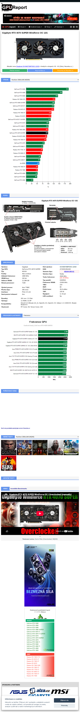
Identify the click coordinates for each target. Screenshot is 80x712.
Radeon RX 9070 (32, 663)
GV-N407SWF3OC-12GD (68, 267)
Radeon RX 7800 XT (33, 667)
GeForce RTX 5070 (32, 636)
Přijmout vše (64, 700)
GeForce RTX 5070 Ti (33, 631)
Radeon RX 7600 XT (33, 674)
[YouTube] (76, 26)
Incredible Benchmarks (19, 488)
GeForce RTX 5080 (32, 627)
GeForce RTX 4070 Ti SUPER (36, 634)
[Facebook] (73, 26)
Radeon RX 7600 (32, 676)
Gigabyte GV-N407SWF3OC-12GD (27, 66)
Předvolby (64, 705)
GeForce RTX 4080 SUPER (35, 629)
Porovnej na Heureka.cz (65, 70)
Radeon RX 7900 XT (33, 661)
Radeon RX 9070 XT (33, 659)
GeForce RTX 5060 (32, 644)
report (10, 27)
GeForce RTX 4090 (32, 625)
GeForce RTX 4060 (32, 648)
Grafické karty (35, 27)
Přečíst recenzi (15, 70)
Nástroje (59, 27)
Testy (48, 27)
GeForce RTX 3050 (32, 650)
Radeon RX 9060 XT (33, 671)
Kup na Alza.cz (40, 70)
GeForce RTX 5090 (32, 623)
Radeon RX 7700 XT (33, 669)
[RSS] (71, 26)
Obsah (22, 27)
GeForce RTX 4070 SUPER (35, 638)
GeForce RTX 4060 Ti (33, 646)
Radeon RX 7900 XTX (33, 657)
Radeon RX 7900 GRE (33, 665)
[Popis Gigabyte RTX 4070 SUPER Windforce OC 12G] (40, 227)
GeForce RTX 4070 (32, 640)
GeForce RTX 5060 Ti (33, 642)
